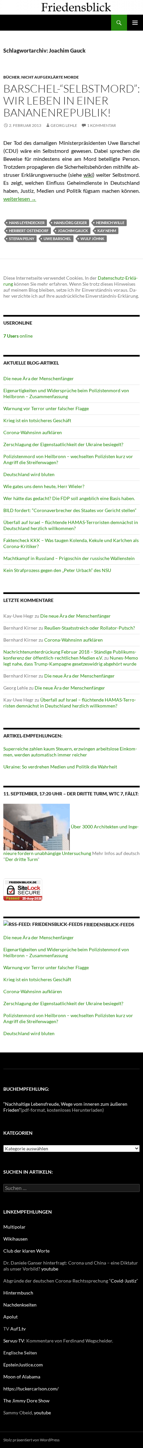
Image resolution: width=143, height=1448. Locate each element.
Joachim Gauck (73, 230)
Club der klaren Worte (26, 1251)
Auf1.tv (18, 1328)
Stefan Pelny (21, 238)
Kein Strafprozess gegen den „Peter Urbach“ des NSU (57, 570)
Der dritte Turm (21, 859)
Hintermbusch (18, 1293)
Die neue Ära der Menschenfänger (38, 378)
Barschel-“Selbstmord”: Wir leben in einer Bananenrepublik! (71, 100)
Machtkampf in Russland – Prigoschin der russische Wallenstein (69, 558)
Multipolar (14, 1227)
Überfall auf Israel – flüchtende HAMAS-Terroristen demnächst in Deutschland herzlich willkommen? (70, 525)
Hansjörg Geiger (70, 222)
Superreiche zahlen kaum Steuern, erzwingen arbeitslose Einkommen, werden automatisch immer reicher (70, 751)
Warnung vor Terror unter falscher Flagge (46, 408)
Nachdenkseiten (20, 1304)
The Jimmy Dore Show (26, 1400)
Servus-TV (13, 1340)
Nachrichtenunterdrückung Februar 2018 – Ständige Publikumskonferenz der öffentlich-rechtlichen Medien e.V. (69, 655)
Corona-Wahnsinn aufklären (32, 432)
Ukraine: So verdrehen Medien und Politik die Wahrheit (60, 766)
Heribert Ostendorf (29, 230)
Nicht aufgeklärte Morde (50, 77)
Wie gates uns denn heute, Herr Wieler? (43, 486)
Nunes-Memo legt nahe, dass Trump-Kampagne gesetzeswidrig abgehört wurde (70, 661)
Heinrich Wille (110, 222)
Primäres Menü (135, 23)
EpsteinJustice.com (23, 1364)
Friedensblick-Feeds (109, 924)
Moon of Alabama (21, 1376)
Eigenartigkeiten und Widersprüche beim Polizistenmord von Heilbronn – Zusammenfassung (66, 393)
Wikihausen (15, 1239)
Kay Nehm (106, 230)
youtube (49, 1269)
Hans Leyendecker (27, 222)
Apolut (10, 1316)
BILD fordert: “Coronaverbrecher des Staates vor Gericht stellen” (69, 510)
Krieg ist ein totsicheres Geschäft (37, 420)
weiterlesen (19, 198)
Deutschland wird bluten (29, 474)
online (18, 336)
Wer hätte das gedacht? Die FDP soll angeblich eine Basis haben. (69, 498)
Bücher (11, 77)
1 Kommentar (101, 125)
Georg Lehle (64, 125)
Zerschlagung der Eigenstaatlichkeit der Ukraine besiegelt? (63, 444)
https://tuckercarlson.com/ (31, 1388)
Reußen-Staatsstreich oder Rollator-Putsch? (89, 628)
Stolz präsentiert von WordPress (31, 1439)
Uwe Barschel (57, 238)
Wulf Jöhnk (92, 238)
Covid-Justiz (123, 1281)
